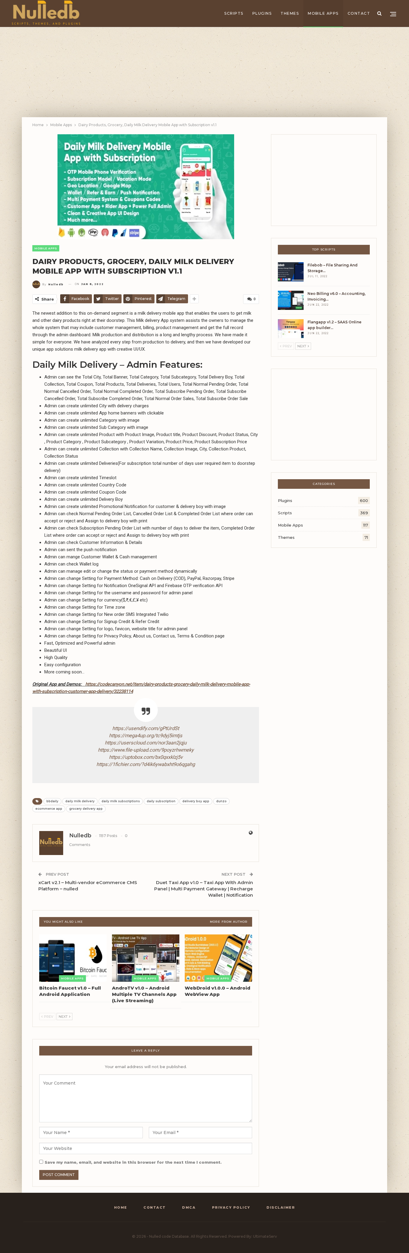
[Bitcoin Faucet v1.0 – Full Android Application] (73, 958)
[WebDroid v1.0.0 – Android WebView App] (218, 958)
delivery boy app (195, 801)
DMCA (189, 1207)
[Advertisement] (204, 72)
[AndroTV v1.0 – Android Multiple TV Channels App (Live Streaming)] (145, 958)
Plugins (262, 13)
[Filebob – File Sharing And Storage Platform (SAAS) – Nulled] (291, 271)
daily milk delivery (80, 801)
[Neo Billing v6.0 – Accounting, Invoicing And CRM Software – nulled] (291, 300)
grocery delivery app (86, 809)
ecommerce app (48, 809)
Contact (359, 13)
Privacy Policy (231, 1207)
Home (120, 1207)
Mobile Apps (323, 13)
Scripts (233, 13)
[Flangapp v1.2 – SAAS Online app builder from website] (291, 328)
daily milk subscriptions (121, 801)
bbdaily (52, 801)
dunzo (221, 801)
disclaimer (280, 1207)
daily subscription (161, 801)
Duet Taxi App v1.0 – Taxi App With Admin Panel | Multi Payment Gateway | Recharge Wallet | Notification (203, 889)
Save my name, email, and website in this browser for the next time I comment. (133, 1162)
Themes (290, 13)
